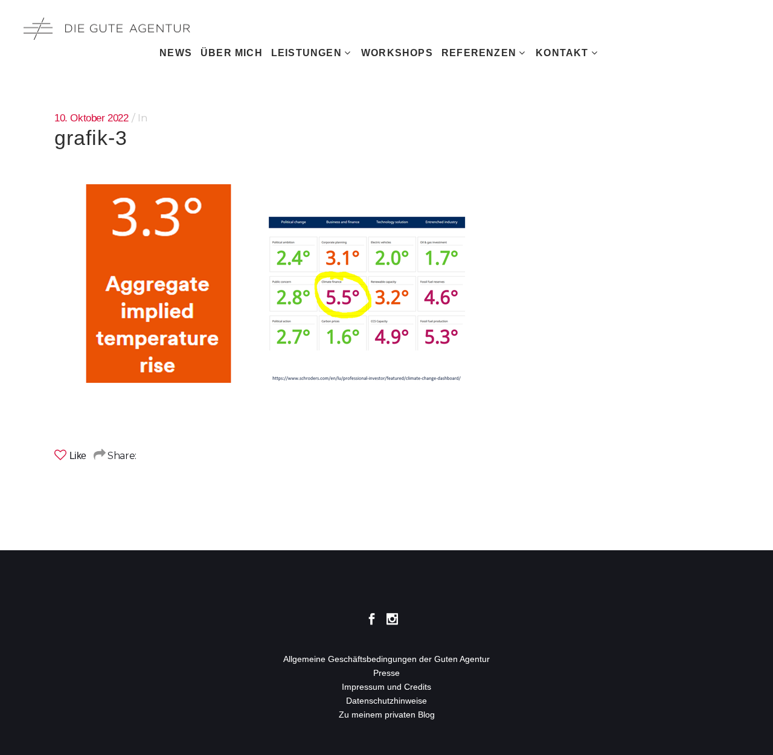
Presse (386, 673)
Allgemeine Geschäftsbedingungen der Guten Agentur (386, 659)
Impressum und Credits (386, 687)
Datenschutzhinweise (386, 700)
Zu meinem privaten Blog (387, 714)
